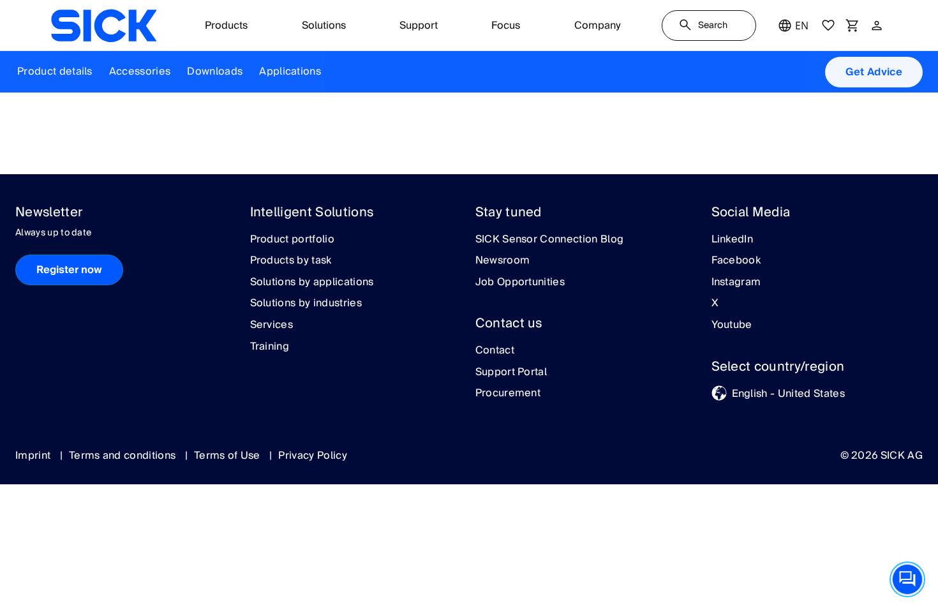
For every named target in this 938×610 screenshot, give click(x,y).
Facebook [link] (736, 261)
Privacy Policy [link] (312, 456)
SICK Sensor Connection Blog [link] (549, 240)
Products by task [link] (291, 261)
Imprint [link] (34, 456)
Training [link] (270, 347)
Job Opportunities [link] (520, 282)
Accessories (140, 71)
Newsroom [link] (502, 261)
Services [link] (272, 325)
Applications (290, 71)
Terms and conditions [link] (124, 456)
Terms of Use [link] (228, 456)
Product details (55, 71)
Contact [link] (494, 351)
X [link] (714, 303)
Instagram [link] (736, 282)
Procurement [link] (508, 393)
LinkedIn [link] (732, 240)
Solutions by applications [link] (312, 282)
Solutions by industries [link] (306, 303)
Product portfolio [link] (292, 240)
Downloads (214, 71)
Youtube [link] (731, 325)
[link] (103, 25)
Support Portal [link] (511, 372)
